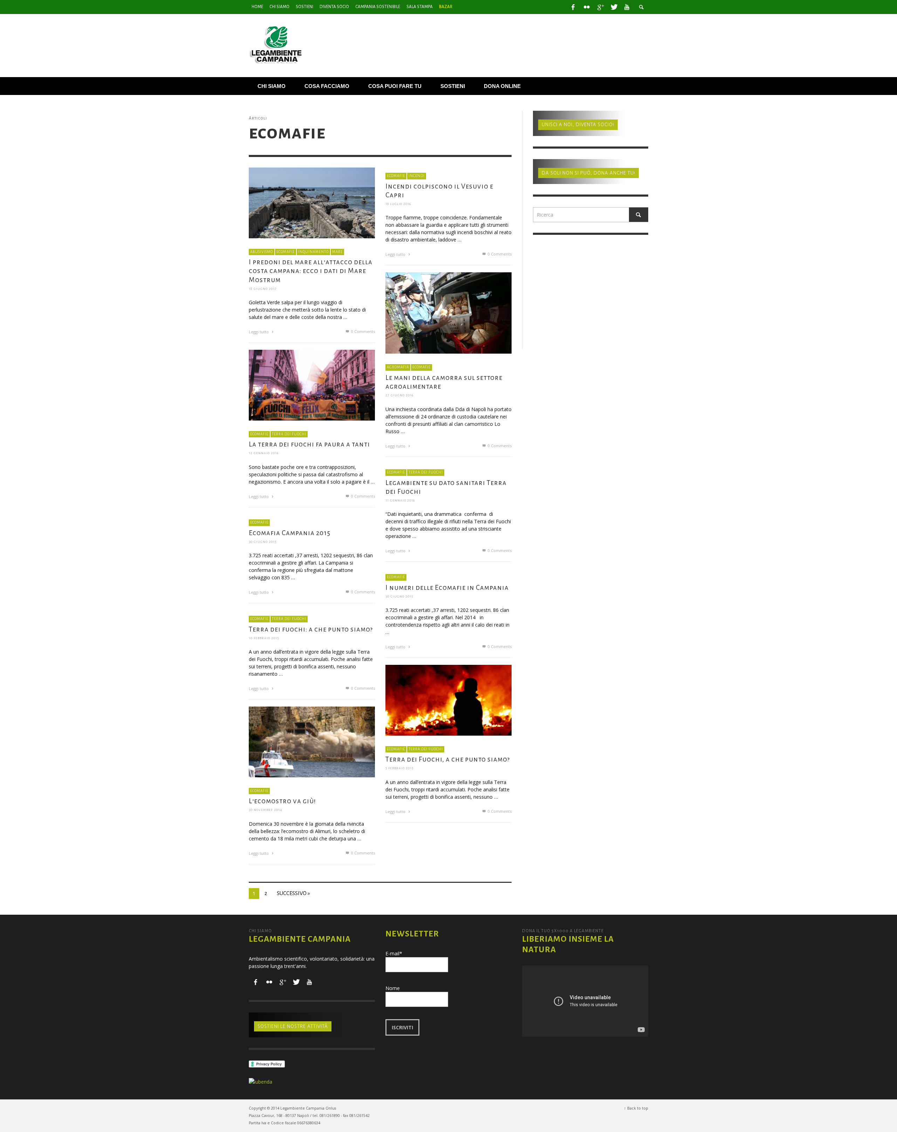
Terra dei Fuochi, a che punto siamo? (447, 759)
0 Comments (362, 331)
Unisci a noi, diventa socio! (578, 124)
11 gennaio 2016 (400, 500)
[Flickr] (586, 7)
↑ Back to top (636, 1108)
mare (337, 251)
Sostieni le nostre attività (293, 1026)
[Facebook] (573, 7)
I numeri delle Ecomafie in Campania (447, 587)
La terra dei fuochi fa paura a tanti (309, 444)
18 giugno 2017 (263, 289)
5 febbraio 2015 (399, 768)
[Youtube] (627, 7)
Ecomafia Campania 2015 (289, 532)
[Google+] (600, 7)
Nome (392, 988)
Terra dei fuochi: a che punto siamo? (311, 629)
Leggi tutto (259, 331)
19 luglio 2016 (398, 204)
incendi (417, 176)
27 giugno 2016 (399, 395)
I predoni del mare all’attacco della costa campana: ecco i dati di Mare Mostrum (310, 270)
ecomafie (285, 251)
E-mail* (393, 953)
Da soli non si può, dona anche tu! (588, 173)
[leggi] (312, 202)
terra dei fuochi (289, 434)
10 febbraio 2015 (264, 638)
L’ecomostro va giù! (282, 801)
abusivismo (261, 251)
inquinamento (313, 251)
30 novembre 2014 (265, 810)
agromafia (398, 367)
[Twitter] (613, 7)
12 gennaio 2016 (264, 453)
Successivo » (293, 893)
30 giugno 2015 (262, 542)
